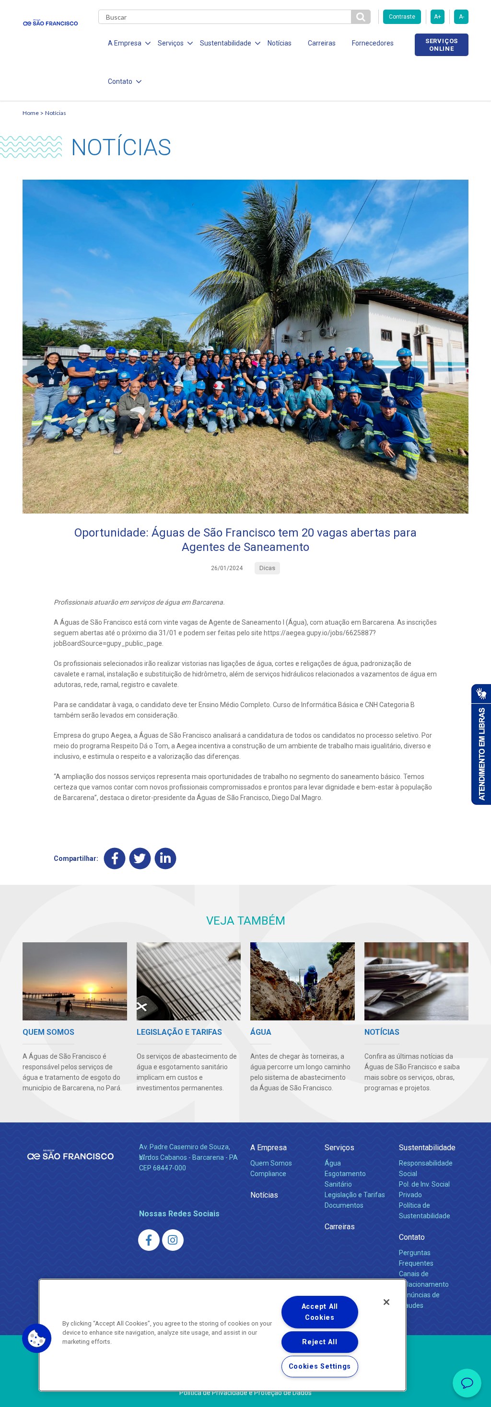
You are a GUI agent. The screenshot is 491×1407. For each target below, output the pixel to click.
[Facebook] (115, 858)
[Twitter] (140, 858)
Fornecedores (373, 43)
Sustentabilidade (427, 1147)
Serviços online (441, 44)
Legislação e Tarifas (355, 1195)
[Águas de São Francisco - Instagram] (173, 1240)
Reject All (319, 1342)
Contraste (402, 16)
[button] (37, 1338)
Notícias (280, 43)
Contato (412, 1237)
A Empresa (268, 1147)
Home (31, 112)
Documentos (344, 1205)
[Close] (386, 1302)
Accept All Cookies (320, 1312)
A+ (437, 16)
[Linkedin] (165, 858)
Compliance (268, 1174)
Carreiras (322, 43)
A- (461, 16)
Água (333, 1163)
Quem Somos (271, 1163)
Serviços (339, 1147)
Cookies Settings (320, 1366)
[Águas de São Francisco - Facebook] (149, 1240)
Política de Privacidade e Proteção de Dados (245, 1392)
